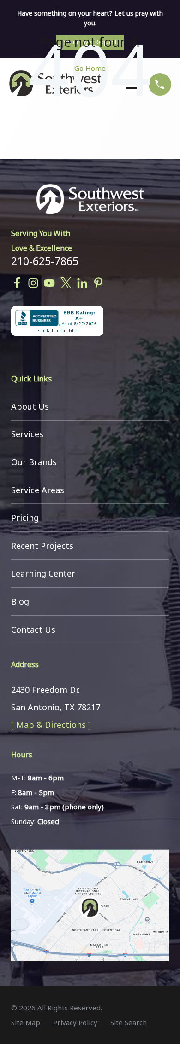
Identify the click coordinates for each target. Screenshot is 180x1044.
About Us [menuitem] (30, 406)
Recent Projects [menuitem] (42, 545)
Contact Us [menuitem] (33, 629)
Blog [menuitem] (20, 601)
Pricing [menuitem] (25, 517)
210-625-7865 (44, 261)
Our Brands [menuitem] (34, 461)
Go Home (90, 68)
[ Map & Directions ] (51, 724)
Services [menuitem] (27, 433)
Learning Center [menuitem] (43, 573)
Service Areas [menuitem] (37, 490)
